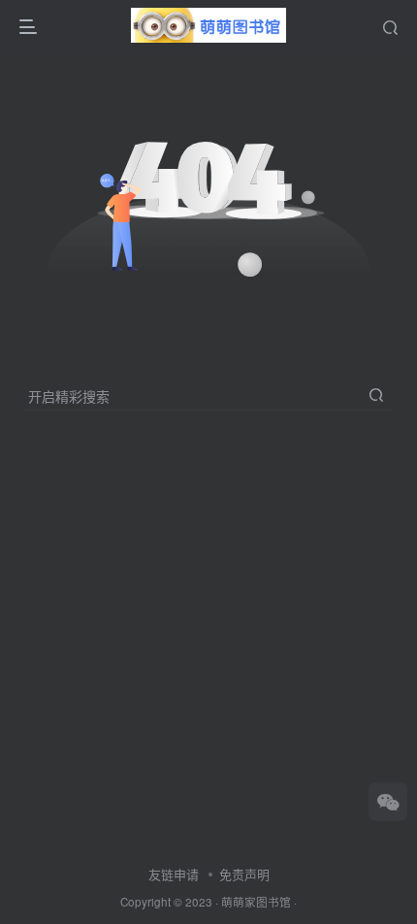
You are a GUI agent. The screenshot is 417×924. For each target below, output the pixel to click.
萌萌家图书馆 (256, 901)
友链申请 (173, 874)
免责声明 (244, 874)
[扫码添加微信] (388, 801)
